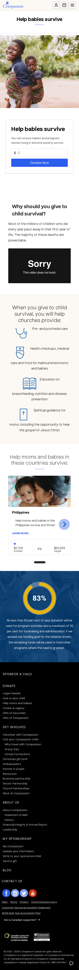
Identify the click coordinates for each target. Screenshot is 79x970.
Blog (7, 870)
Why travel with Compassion (23, 744)
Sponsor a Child (17, 674)
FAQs (5, 901)
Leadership (10, 829)
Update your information (18, 851)
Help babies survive (38, 129)
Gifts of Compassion (16, 718)
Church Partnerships (16, 788)
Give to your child (14, 698)
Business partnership (16, 778)
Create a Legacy (13, 708)
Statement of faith (16, 815)
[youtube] (33, 893)
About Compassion (15, 810)
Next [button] (64, 524)
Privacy (24, 901)
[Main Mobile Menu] (72, 5)
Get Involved (14, 727)
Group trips (12, 749)
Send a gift (10, 861)
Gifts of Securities (14, 713)
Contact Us (12, 881)
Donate (9, 686)
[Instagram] (15, 893)
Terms (13, 901)
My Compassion (13, 846)
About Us (11, 802)
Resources (10, 773)
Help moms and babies (17, 703)
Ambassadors (12, 764)
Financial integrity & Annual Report (25, 824)
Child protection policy (44, 901)
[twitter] (24, 893)
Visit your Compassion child (20, 739)
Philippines (20, 512)
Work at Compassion (16, 793)
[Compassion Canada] (13, 5)
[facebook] (6, 893)
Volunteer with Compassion (20, 734)
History (9, 820)
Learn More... (21, 533)
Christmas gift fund (15, 759)
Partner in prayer (14, 769)
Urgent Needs (12, 693)
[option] (39, 515)
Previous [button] (14, 524)
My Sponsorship (17, 839)
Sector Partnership (15, 783)
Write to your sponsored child (22, 856)
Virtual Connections (17, 754)
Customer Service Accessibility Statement (26, 907)
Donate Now (39, 162)
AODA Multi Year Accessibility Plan (21, 912)
